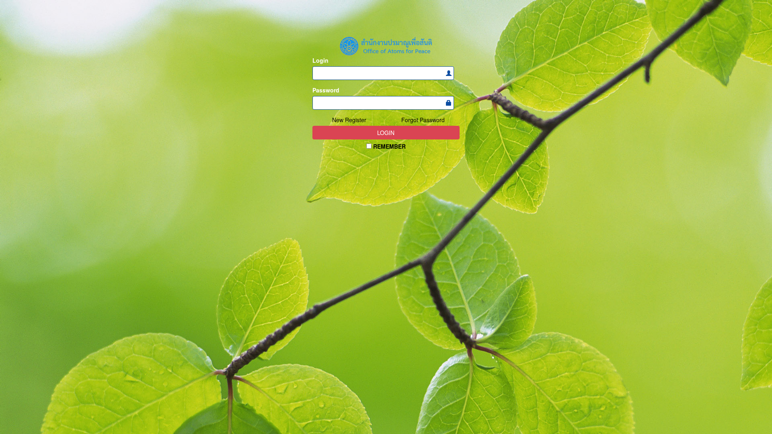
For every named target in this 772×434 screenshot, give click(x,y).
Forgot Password (423, 120)
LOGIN (385, 133)
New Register (349, 120)
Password (325, 90)
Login (320, 60)
